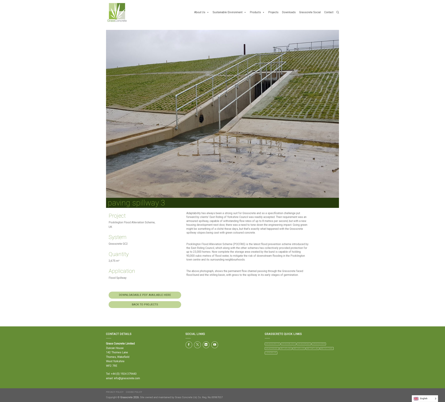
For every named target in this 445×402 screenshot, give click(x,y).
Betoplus (299, 348)
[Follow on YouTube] (214, 344)
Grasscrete (272, 344)
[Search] (337, 12)
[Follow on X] (197, 344)
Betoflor (286, 348)
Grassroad (304, 344)
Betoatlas (312, 348)
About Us (199, 12)
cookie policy (134, 392)
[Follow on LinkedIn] (206, 344)
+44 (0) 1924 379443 (124, 373)
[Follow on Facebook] (188, 344)
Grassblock (288, 344)
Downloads (289, 12)
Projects (273, 12)
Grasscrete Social (310, 12)
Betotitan (327, 348)
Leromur (271, 353)
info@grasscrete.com (127, 378)
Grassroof (272, 348)
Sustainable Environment (227, 12)
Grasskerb (319, 344)
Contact (328, 12)
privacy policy (115, 392)
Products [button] (255, 12)
